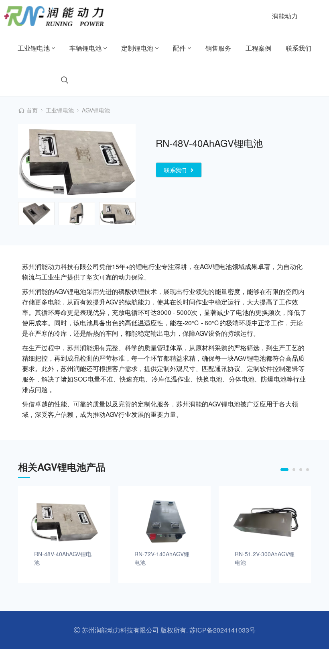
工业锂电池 (34, 48)
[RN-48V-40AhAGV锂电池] (64, 521)
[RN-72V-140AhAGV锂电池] (164, 521)
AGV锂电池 (96, 110)
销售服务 (218, 48)
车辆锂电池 (85, 48)
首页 (32, 110)
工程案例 (258, 48)
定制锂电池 (137, 48)
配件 (179, 48)
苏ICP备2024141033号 (222, 630)
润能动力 (285, 15)
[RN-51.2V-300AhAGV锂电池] (265, 521)
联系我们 (298, 48)
